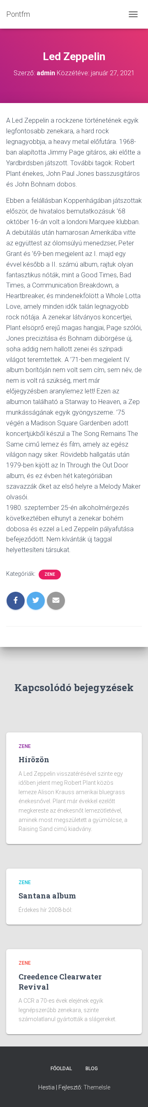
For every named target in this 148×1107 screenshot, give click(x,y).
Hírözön (33, 759)
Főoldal (61, 1068)
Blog (92, 1068)
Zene (49, 574)
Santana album (47, 895)
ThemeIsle (96, 1087)
